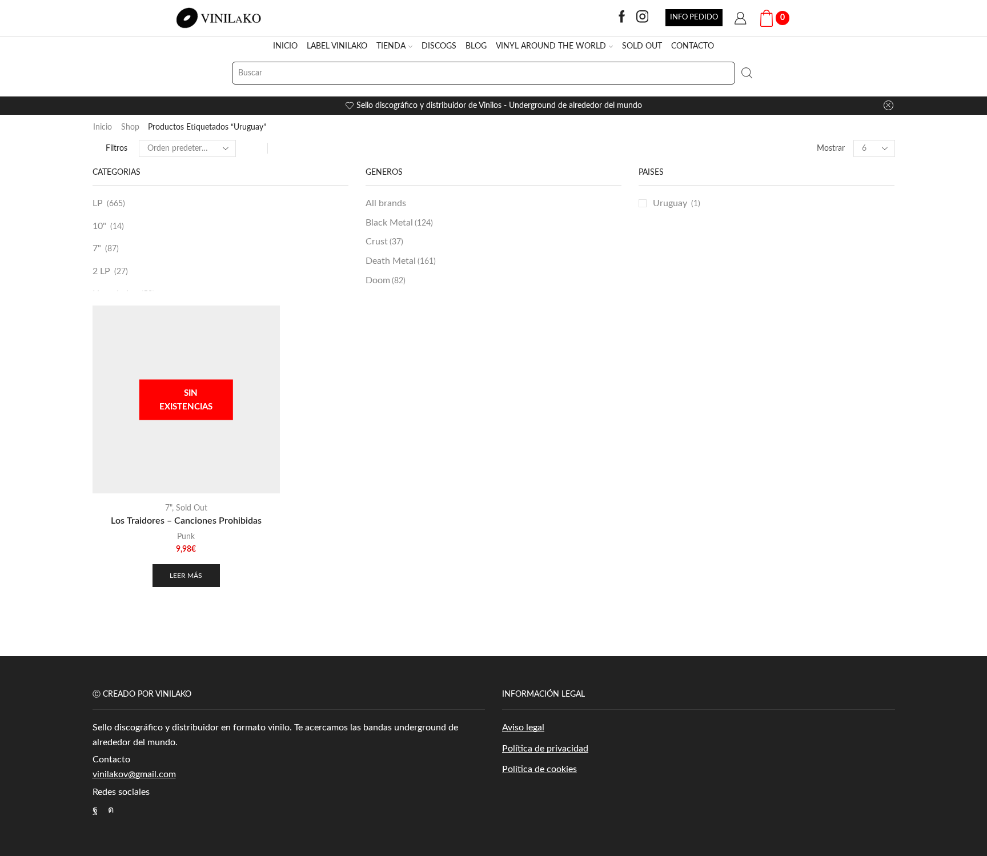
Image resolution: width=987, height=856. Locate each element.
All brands (386, 203)
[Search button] (746, 73)
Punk (186, 537)
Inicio (102, 127)
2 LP (101, 271)
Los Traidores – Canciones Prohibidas (186, 520)
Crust (384, 241)
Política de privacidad (545, 748)
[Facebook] (622, 17)
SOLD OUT (642, 46)
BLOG (476, 46)
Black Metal (399, 222)
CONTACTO (692, 46)
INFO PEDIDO (694, 17)
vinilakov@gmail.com (134, 774)
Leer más (186, 575)
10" (99, 226)
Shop (130, 127)
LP (98, 203)
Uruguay (670, 203)
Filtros (116, 148)
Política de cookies (539, 769)
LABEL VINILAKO (337, 46)
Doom (386, 280)
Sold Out (191, 508)
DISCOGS (439, 46)
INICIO (285, 46)
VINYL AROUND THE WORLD (551, 46)
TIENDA (391, 46)
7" (97, 248)
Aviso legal (523, 727)
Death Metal (401, 261)
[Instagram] (642, 17)
